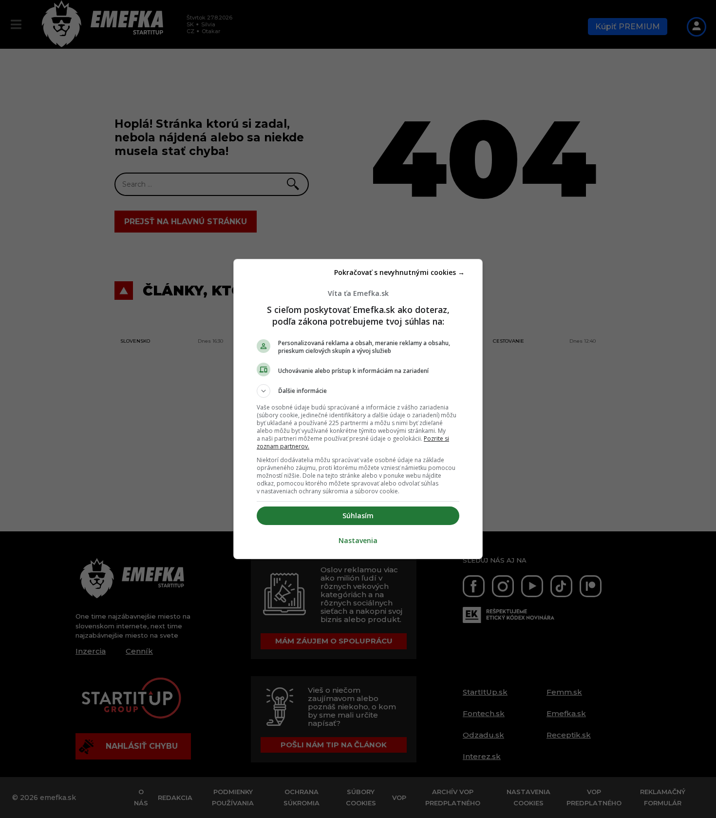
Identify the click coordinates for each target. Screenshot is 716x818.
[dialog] (358, 409)
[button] (358, 391)
